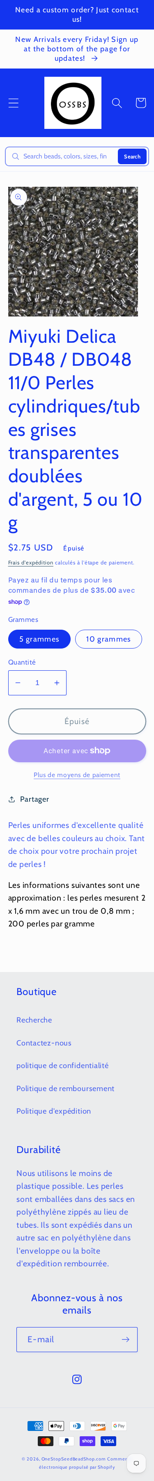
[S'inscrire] (125, 1339)
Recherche (34, 1020)
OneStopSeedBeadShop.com (73, 1459)
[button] (13, 103)
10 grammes (108, 639)
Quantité (22, 662)
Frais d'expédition (30, 562)
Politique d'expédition (53, 1111)
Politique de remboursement (65, 1088)
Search (132, 156)
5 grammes (39, 639)
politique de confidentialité (62, 1065)
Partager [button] (34, 799)
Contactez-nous (44, 1043)
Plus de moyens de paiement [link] (77, 775)
